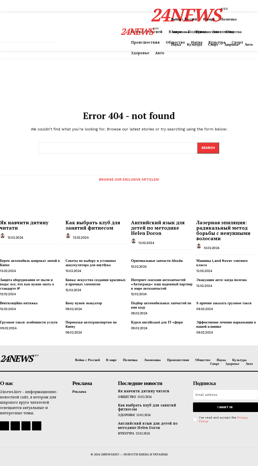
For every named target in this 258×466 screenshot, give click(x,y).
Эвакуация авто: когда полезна (221, 280)
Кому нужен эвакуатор (84, 303)
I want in (225, 407)
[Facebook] (4, 425)
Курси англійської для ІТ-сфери (157, 322)
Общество (127, 397)
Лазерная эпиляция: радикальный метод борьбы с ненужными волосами (223, 230)
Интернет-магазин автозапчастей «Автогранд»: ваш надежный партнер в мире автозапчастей (161, 284)
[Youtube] (36, 425)
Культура (126, 433)
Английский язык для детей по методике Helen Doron (158, 227)
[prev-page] (4, 182)
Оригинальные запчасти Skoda (157, 261)
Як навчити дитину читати (24, 225)
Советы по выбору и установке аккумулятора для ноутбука (91, 263)
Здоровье (126, 415)
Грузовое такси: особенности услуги (28, 322)
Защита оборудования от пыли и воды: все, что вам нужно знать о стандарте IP (27, 284)
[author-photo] (3, 237)
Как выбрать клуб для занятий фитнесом (93, 225)
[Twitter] (25, 425)
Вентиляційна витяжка (19, 303)
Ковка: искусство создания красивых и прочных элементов (95, 282)
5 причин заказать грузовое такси (223, 303)
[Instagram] (15, 425)
